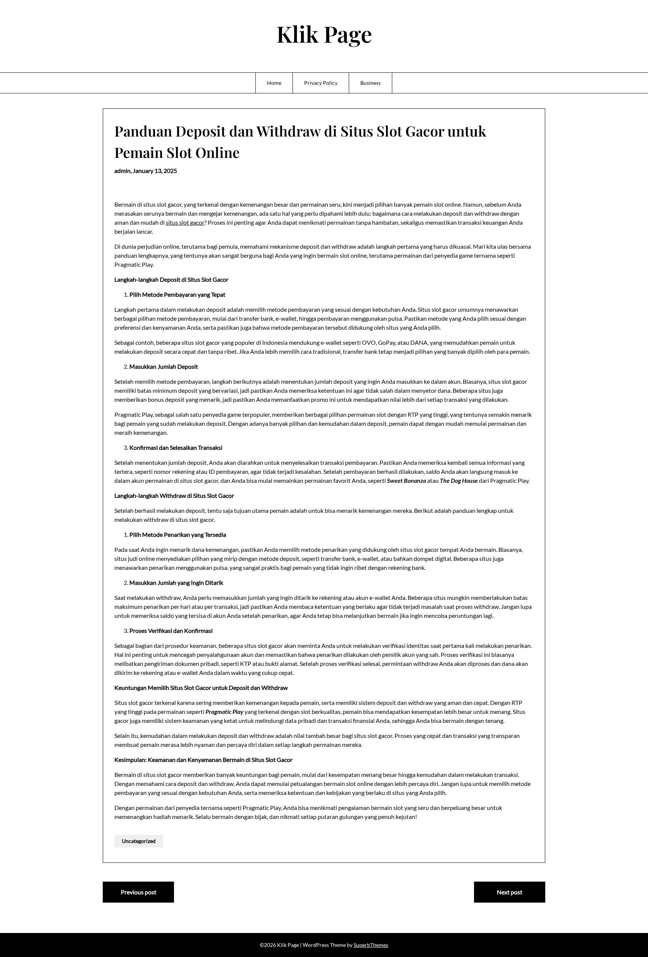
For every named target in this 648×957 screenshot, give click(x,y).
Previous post (138, 891)
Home (274, 83)
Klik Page (324, 33)
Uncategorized (139, 841)
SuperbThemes (371, 945)
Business (370, 83)
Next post (509, 891)
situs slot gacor (185, 222)
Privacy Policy (321, 83)
